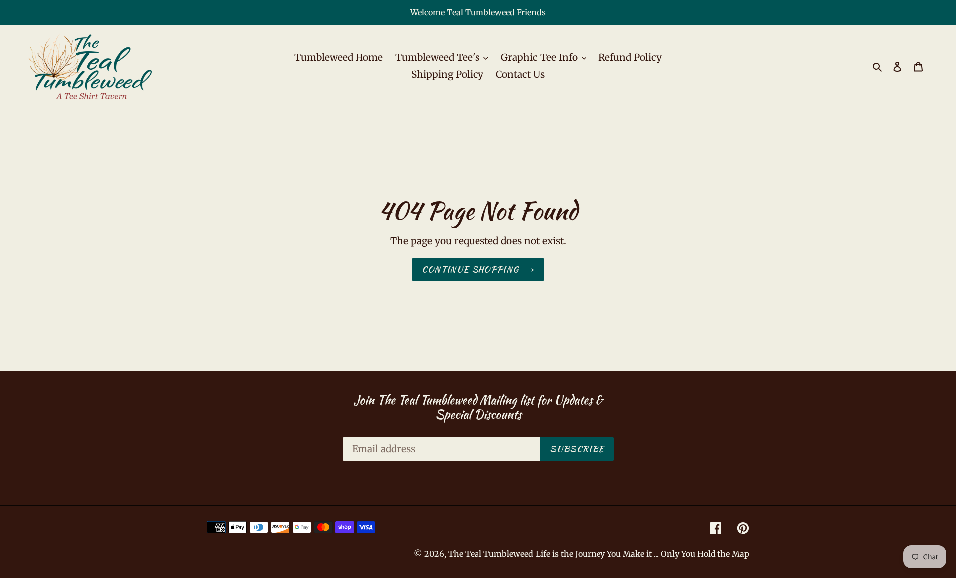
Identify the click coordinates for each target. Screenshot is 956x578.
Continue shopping (470, 269)
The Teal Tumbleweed (490, 554)
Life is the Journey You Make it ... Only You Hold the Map (642, 554)
